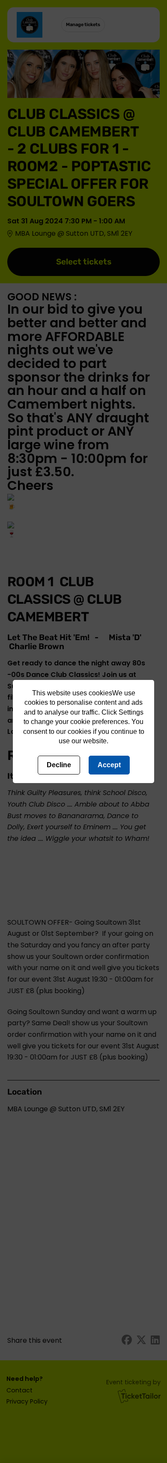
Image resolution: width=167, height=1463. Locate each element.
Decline (59, 765)
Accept (109, 765)
